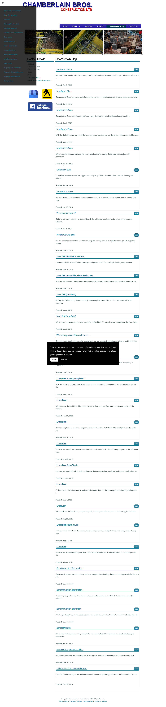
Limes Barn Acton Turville (67, 465)
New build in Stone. (65, 110)
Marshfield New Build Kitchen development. (75, 275)
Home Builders (9, 41)
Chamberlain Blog (116, 27)
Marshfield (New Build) (66, 294)
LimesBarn (61, 506)
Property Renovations (12, 76)
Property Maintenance (12, 68)
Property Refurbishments (13, 72)
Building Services (10, 28)
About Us (76, 26)
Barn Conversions (10, 15)
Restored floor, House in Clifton (70, 649)
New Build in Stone (65, 191)
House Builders (9, 50)
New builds (8, 63)
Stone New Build (64, 170)
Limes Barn (61, 400)
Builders (7, 19)
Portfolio (100, 26)
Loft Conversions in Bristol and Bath (72, 668)
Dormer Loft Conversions (13, 33)
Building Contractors (11, 24)
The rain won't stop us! (66, 213)
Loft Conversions (10, 59)
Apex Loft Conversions (12, 11)
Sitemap (104, 701)
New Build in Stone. (65, 129)
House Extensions (10, 55)
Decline (64, 359)
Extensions (8, 37)
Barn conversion (63, 628)
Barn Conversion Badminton (69, 609)
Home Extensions (10, 46)
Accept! (54, 359)
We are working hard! (66, 235)
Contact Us (133, 26)
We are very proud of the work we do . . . (74, 335)
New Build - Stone (64, 69)
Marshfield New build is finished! (70, 256)
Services (88, 26)
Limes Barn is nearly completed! (70, 378)
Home (65, 26)
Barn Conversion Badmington (69, 568)
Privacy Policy (81, 351)
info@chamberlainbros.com (42, 80)
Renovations (8, 81)
